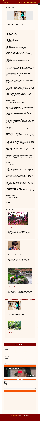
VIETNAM (6, 354)
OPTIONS (6, 358)
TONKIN (6, 351)
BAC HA (6, 383)
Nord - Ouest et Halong (12, 286)
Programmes (8, 7)
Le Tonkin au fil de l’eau (12, 312)
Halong (6, 382)
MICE (5, 363)
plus (35, 388)
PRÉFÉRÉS (6, 349)
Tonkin (13, 7)
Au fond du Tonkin (11, 332)
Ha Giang (6, 385)
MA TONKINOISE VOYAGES (15, 415)
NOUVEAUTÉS (7, 347)
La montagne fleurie (11, 227)
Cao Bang (6, 384)
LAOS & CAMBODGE (8, 356)
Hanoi (6, 381)
